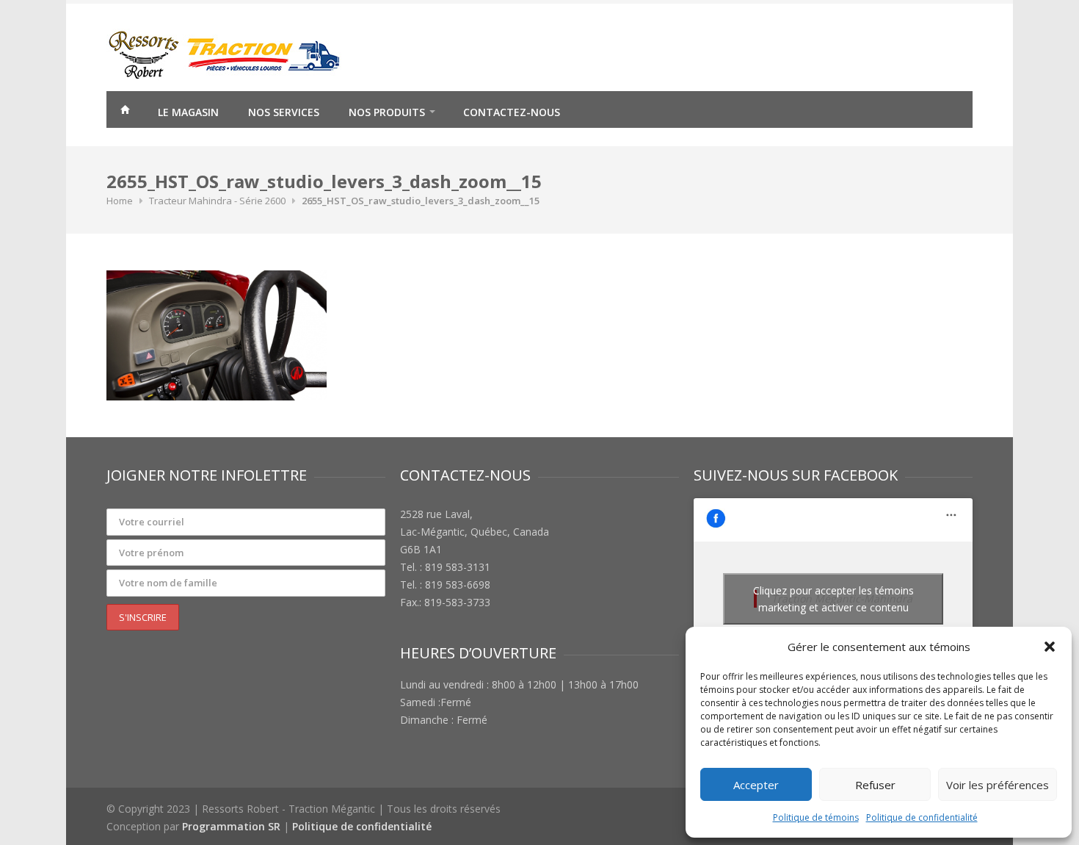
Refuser (875, 784)
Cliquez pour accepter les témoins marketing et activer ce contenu (833, 598)
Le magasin (188, 112)
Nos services (283, 112)
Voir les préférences (997, 784)
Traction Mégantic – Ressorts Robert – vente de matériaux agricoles (124, 111)
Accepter (756, 784)
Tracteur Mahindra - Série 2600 (217, 200)
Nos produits (387, 112)
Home (119, 200)
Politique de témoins (816, 817)
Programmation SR (231, 826)
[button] (1049, 646)
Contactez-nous (511, 112)
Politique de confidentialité (922, 817)
